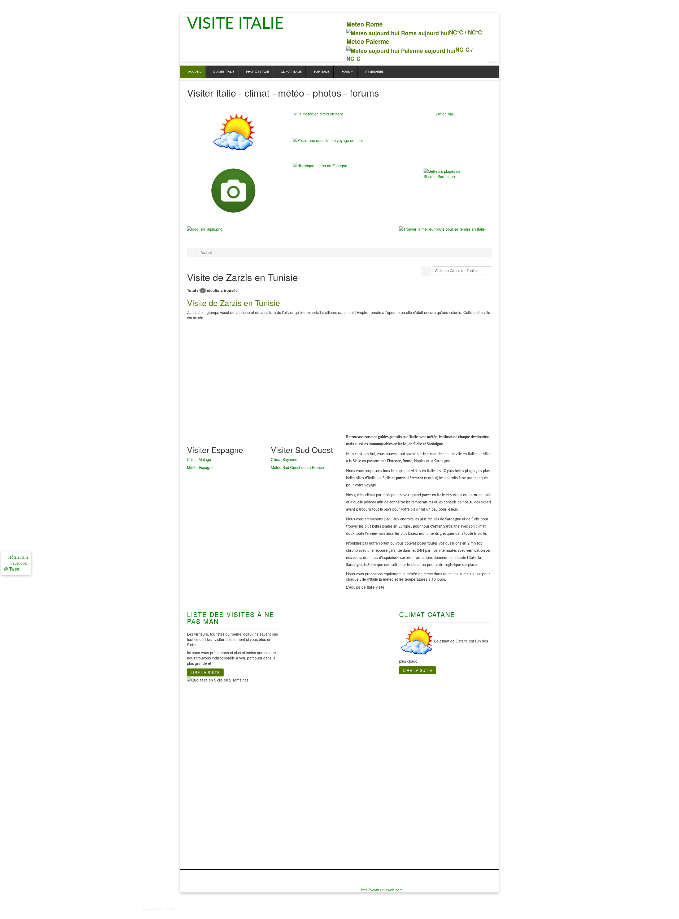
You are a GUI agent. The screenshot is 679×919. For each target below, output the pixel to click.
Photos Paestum (308, 812)
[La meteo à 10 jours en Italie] (339, 114)
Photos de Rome (256, 791)
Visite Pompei (306, 725)
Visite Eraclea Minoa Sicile (451, 714)
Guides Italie (223, 71)
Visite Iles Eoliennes (445, 719)
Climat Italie (291, 71)
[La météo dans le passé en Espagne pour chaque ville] (320, 165)
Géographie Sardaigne (368, 719)
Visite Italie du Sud (311, 698)
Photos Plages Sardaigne (370, 796)
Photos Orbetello (203, 833)
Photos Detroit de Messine (451, 802)
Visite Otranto (306, 714)
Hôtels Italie (17, 557)
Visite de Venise (202, 772)
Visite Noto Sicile (442, 725)
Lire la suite (205, 672)
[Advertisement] (339, 366)
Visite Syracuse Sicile (446, 735)
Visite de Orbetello (205, 741)
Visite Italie (238, 24)
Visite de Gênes (202, 703)
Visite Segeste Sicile (445, 730)
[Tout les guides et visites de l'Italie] (445, 133)
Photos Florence (203, 802)
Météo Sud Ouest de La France (297, 467)
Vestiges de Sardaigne (367, 714)
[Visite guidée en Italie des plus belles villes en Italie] (233, 191)
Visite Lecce (304, 709)
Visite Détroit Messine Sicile (453, 709)
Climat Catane (427, 614)
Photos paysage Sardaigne (372, 818)
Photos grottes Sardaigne (370, 807)
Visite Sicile (437, 698)
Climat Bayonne (284, 459)
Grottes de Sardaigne (367, 709)
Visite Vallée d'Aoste (206, 767)
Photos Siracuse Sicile (447, 823)
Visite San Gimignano (197, 759)
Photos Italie (257, 71)
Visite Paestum (307, 719)
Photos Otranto (307, 807)
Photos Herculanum (312, 796)
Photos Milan (199, 828)
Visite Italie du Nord (206, 698)
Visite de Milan (201, 735)
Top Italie (321, 71)
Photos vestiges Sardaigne (372, 812)
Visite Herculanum (310, 703)
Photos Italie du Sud (312, 791)
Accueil (194, 71)
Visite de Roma (254, 698)
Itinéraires (374, 71)
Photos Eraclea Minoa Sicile (453, 807)
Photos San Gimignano (198, 852)
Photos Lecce (306, 802)
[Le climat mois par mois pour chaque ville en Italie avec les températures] (233, 133)
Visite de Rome (254, 703)
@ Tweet (12, 569)
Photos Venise (200, 860)
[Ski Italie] (205, 228)
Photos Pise (198, 839)
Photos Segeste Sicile (447, 818)
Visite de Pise (200, 746)
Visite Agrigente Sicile (447, 703)
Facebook (17, 563)
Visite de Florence (204, 709)
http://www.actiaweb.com (382, 889)
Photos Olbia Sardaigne (369, 802)
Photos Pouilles (308, 823)
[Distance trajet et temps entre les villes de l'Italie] (442, 228)
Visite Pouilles (306, 730)
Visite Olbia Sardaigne (367, 725)
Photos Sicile (438, 791)
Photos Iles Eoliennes (446, 828)
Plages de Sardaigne (366, 703)
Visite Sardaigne (362, 698)
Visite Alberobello (310, 735)
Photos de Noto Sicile (446, 796)
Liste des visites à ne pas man (230, 618)
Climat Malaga (199, 459)
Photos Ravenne (203, 844)
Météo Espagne (200, 467)
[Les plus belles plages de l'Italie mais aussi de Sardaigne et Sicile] (445, 191)
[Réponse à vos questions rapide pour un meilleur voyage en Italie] (328, 142)
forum (347, 71)
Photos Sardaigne (363, 791)
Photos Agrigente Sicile (448, 812)
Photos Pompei (307, 818)
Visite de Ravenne (204, 751)
